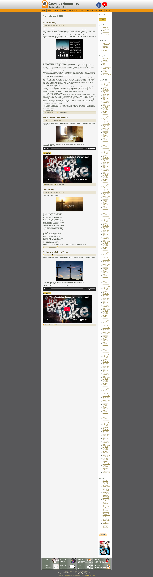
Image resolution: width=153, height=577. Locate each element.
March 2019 (106, 248)
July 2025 (105, 107)
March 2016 (106, 316)
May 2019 (105, 245)
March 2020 (106, 226)
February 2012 (105, 409)
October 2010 (106, 441)
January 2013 (106, 389)
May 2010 (105, 449)
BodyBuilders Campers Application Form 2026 (106, 489)
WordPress (66, 575)
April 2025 (105, 111)
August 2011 (106, 423)
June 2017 (105, 289)
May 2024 (105, 132)
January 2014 (106, 366)
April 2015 (105, 338)
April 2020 (105, 224)
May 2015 (105, 336)
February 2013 (105, 386)
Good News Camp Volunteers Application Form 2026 (106, 510)
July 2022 (105, 175)
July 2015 (105, 333)
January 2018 (106, 275)
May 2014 (105, 359)
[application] (69, 148)
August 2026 (106, 83)
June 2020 (105, 221)
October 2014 (106, 350)
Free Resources (106, 31)
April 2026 (105, 88)
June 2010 (105, 448)
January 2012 (106, 411)
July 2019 (105, 243)
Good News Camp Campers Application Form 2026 (106, 503)
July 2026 (105, 84)
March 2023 (106, 158)
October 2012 (106, 396)
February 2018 (105, 273)
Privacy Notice (106, 523)
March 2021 (106, 203)
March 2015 (106, 339)
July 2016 (105, 311)
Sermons (51, 184)
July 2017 (105, 288)
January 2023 (106, 162)
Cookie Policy (106, 499)
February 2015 (105, 341)
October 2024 (106, 124)
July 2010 (105, 447)
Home (66, 571)
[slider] (92, 148)
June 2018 (105, 267)
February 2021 (105, 205)
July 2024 (105, 129)
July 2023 (105, 152)
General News (52, 112)
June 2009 (105, 458)
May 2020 (105, 223)
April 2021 (105, 202)
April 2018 (105, 270)
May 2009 (105, 459)
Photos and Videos (106, 69)
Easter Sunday (49, 23)
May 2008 (105, 466)
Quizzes (105, 33)
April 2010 (105, 451)
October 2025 (106, 101)
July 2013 (105, 379)
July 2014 (105, 356)
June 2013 (105, 380)
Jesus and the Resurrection (55, 118)
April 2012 (105, 406)
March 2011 (106, 430)
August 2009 (106, 455)
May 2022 (105, 177)
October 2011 (106, 418)
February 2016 (105, 318)
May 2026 (105, 87)
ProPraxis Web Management (89, 575)
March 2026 (106, 90)
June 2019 (105, 244)
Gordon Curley (60, 25)
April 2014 (105, 360)
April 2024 (105, 134)
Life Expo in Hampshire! (106, 518)
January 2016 (106, 321)
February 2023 (105, 160)
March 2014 (106, 362)
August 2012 (106, 400)
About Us (105, 27)
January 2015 (106, 343)
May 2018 (105, 268)
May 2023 (105, 155)
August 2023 (106, 151)
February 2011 (105, 432)
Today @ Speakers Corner (105, 47)
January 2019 (106, 253)
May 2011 (105, 427)
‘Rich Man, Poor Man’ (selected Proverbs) (105, 483)
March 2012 (106, 407)
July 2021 (105, 197)
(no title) (105, 50)
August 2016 (106, 309)
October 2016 (106, 305)
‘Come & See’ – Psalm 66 (106, 43)
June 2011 (105, 425)
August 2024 (106, 128)
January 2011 (106, 434)
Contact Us (106, 29)
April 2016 (105, 315)
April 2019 (105, 247)
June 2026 (105, 85)
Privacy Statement (84, 571)
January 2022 (106, 185)
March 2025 (106, 112)
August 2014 (106, 355)
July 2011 (105, 424)
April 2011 (105, 428)
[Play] (45, 148)
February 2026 (105, 92)
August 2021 (106, 196)
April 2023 (105, 156)
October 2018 (106, 260)
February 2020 (105, 228)
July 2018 (105, 265)
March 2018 (106, 271)
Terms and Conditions (105, 525)
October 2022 (106, 169)
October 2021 (106, 192)
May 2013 (105, 381)
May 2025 (105, 109)
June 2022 (105, 176)
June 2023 (105, 153)
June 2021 (105, 199)
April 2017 (105, 292)
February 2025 (105, 114)
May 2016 (105, 313)
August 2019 (106, 241)
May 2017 (105, 291)
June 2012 (105, 403)
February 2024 (105, 137)
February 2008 (105, 468)
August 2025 (106, 105)
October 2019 (106, 237)
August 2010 (106, 445)
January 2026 (106, 94)
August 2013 (106, 377)
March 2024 (106, 135)
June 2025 (105, 108)
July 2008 (105, 465)
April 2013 (105, 383)
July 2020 (105, 220)
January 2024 (106, 139)
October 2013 (106, 373)
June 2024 (105, 131)
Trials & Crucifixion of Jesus (55, 252)
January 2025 (106, 117)
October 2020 (106, 214)
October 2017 (106, 282)
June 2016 (105, 312)
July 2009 (105, 457)
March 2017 (106, 294)
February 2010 (105, 453)
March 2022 (106, 180)
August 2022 (106, 173)
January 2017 (106, 298)
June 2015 (105, 335)
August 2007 (106, 471)
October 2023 (106, 146)
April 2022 (105, 179)
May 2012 (105, 404)
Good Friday (48, 190)
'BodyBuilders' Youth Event (106, 59)
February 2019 (105, 250)
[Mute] (89, 148)
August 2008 (106, 464)
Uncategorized (107, 74)
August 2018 (106, 264)
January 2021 (106, 207)
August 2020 (106, 219)
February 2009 (105, 461)
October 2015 (106, 328)
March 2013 (106, 384)
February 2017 (105, 296)
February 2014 (105, 364)
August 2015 (106, 332)
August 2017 (106, 287)
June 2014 (105, 357)
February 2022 (105, 182)
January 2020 (106, 230)
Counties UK (106, 34)
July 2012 (105, 401)
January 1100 (106, 472)
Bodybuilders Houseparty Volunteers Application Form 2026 (106, 495)
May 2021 (105, 200)
